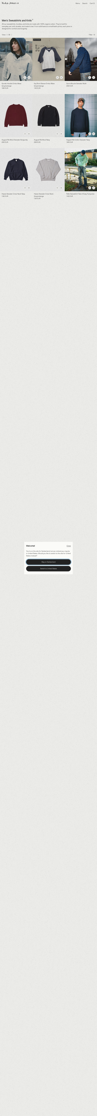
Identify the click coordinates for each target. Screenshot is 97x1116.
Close (69, 546)
